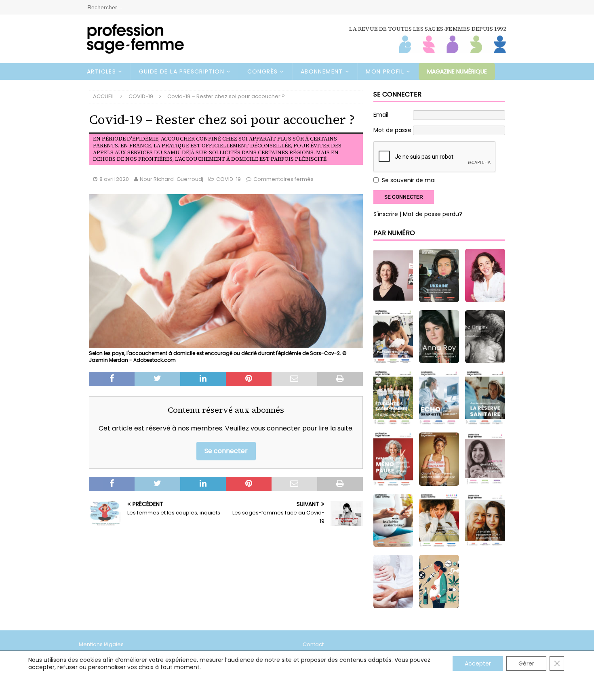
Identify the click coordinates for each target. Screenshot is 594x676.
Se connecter (226, 451)
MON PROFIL (385, 71)
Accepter (478, 663)
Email (380, 115)
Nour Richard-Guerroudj (171, 179)
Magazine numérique (457, 71)
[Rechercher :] (297, 7)
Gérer (526, 663)
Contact (313, 644)
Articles (101, 71)
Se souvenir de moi (409, 180)
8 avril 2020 (114, 179)
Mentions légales (101, 644)
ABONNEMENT (322, 71)
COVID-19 (228, 179)
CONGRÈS (262, 71)
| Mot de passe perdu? (431, 214)
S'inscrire (385, 214)
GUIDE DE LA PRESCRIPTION (182, 71)
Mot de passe (392, 130)
